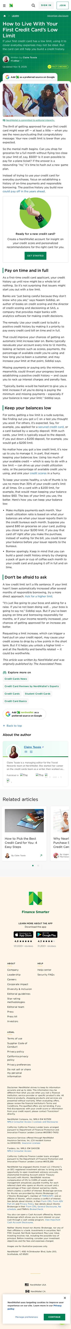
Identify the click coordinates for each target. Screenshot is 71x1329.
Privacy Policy (27, 1204)
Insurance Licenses (31, 1143)
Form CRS (46, 1201)
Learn (15, 16)
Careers (11, 979)
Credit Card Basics (16, 701)
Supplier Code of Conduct (17, 1045)
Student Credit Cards (37, 693)
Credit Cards (12, 693)
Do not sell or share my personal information (19, 1073)
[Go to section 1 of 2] (33, 865)
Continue (54, 1317)
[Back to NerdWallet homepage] (5, 16)
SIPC (51, 1196)
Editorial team (15, 1007)
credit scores (38, 473)
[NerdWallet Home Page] (12, 5)
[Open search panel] (33, 5)
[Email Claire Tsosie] (26, 752)
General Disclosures (47, 1206)
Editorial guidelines (18, 993)
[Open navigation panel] (4, 5)
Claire (32, 747)
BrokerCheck (36, 1209)
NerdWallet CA (38, 1291)
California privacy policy (17, 1058)
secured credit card (51, 426)
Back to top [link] (14, 725)
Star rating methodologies (16, 1000)
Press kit (12, 1016)
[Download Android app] (46, 934)
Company (12, 970)
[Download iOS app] (23, 934)
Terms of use (14, 1038)
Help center (44, 970)
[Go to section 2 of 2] (38, 865)
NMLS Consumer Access (19, 1122)
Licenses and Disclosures (45, 1122)
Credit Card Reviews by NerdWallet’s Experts (32, 686)
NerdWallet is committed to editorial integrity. (30, 120)
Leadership (13, 974)
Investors (12, 1021)
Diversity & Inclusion (19, 989)
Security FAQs (45, 974)
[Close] (65, 1298)
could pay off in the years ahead (24, 191)
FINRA (45, 1196)
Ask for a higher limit (38, 596)
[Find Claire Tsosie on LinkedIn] (31, 752)
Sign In (46, 5)
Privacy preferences (19, 1064)
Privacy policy (15, 1051)
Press (10, 1011)
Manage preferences (26, 1317)
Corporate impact (17, 984)
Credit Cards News (16, 678)
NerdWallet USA (38, 1285)
